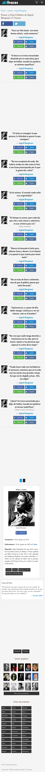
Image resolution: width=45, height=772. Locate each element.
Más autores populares (21, 693)
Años (3, 743)
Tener (24, 720)
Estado (24, 747)
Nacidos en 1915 (24, 570)
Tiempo (24, 716)
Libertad (25, 727)
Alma (14, 743)
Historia (4, 747)
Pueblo (14, 751)
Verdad (4, 724)
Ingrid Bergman (21, 10)
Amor (14, 712)
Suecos (15, 570)
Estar (24, 724)
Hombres (5, 716)
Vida (3, 708)
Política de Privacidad (17, 769)
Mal (3, 739)
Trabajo (24, 743)
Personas (15, 731)
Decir (24, 731)
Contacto (29, 769)
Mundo (24, 708)
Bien (13, 716)
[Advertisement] (22, 106)
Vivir (3, 731)
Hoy (13, 747)
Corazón (15, 735)
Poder (4, 727)
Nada (3, 712)
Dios (3, 720)
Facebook (5, 769)
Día (13, 724)
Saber (24, 735)
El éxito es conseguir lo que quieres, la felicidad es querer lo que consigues (25, 136)
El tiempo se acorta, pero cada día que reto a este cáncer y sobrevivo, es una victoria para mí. (24, 220)
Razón (4, 751)
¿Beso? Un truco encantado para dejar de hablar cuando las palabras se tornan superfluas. (24, 404)
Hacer (24, 712)
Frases (3, 10)
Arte (13, 739)
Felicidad (25, 739)
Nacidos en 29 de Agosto (14, 573)
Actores (8, 570)
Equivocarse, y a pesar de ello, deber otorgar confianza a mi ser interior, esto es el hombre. (24, 310)
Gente (14, 720)
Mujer (14, 727)
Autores (10, 10)
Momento (25, 751)
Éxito (14, 708)
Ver (3, 735)
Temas (25, 651)
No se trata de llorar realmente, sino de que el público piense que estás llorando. (24, 282)
